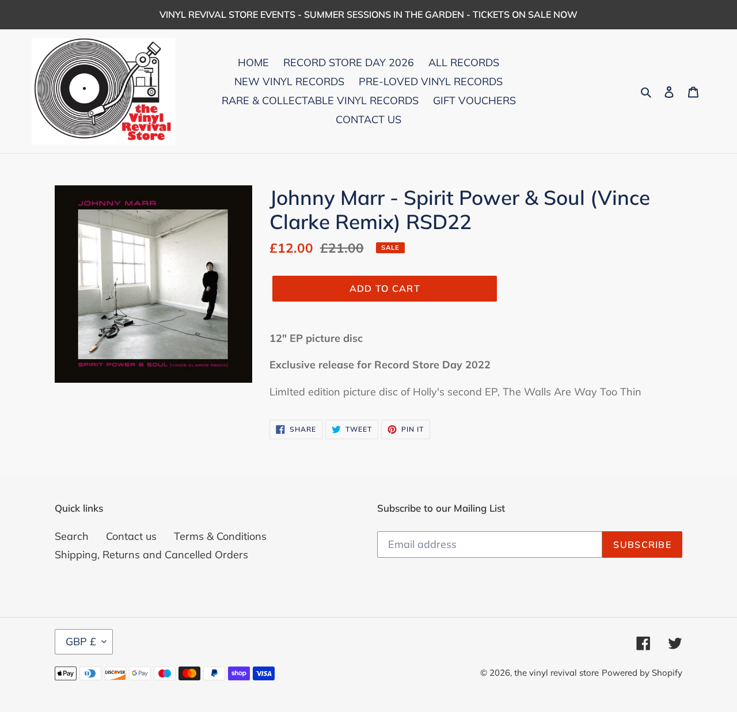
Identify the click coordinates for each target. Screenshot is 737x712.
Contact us (131, 536)
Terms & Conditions (220, 536)
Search (72, 536)
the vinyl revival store (556, 672)
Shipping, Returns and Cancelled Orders (151, 554)
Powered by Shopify (642, 672)
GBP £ (81, 641)
